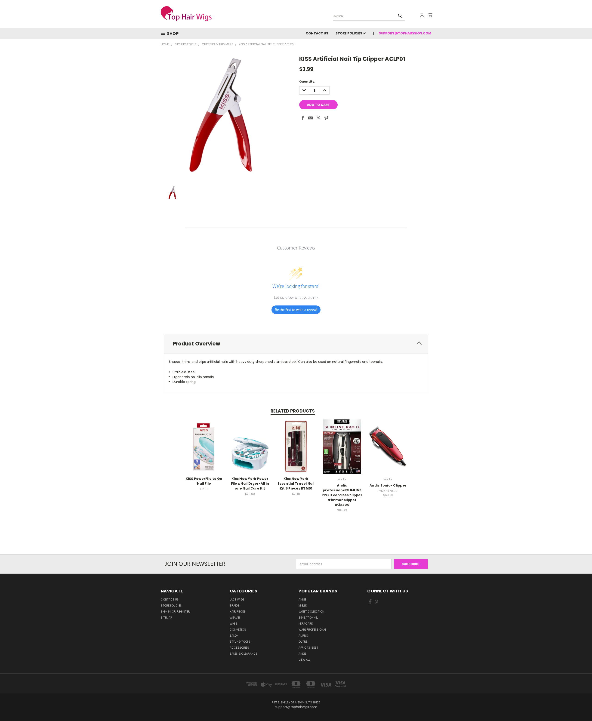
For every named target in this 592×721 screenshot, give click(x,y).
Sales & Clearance (243, 654)
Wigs (233, 623)
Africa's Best (308, 648)
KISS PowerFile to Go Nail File (204, 481)
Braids (235, 605)
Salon (234, 636)
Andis (303, 654)
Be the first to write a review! (296, 310)
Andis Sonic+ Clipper (388, 485)
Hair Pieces (238, 611)
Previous (580, 706)
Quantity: (307, 81)
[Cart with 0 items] (430, 15)
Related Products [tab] (293, 411)
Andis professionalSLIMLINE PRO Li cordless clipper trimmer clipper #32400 (342, 495)
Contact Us (317, 33)
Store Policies (349, 33)
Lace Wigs (237, 599)
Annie (302, 599)
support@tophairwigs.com (405, 33)
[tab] (296, 344)
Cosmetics (238, 630)
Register (183, 611)
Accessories (239, 648)
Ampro (303, 636)
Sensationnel (308, 617)
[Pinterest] (326, 118)
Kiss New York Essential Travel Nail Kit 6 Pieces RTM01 (296, 483)
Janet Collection (311, 611)
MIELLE (303, 605)
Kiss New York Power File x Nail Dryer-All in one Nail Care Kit (250, 483)
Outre (303, 642)
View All (304, 660)
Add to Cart (204, 446)
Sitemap (166, 617)
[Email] (310, 118)
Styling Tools (240, 642)
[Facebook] (302, 118)
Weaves (235, 617)
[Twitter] (318, 118)
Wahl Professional (312, 630)
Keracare (306, 623)
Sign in (166, 611)
